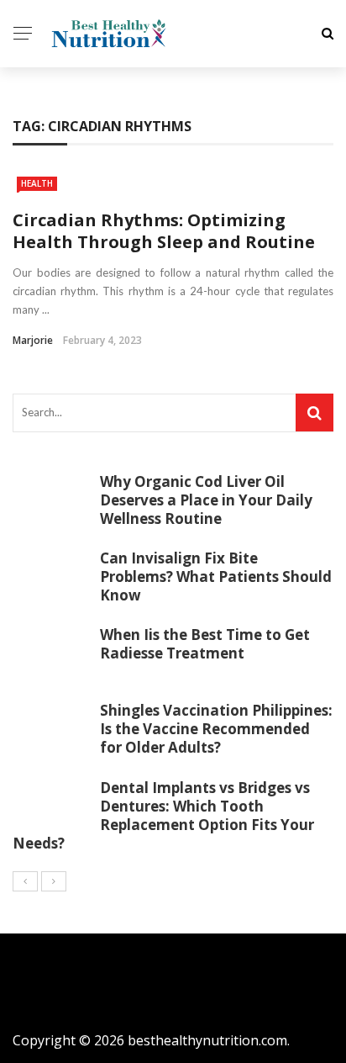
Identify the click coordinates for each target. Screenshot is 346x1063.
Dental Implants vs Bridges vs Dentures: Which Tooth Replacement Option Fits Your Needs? (163, 815)
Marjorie (33, 340)
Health (37, 183)
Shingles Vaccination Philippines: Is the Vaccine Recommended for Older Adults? (216, 729)
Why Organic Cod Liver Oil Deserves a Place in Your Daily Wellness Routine (206, 500)
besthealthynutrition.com (207, 1040)
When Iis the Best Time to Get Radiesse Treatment (205, 644)
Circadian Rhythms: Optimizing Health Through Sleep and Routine (164, 231)
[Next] (53, 881)
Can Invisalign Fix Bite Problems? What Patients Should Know (216, 576)
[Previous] (25, 881)
